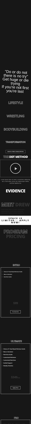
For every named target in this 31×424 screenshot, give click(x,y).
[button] (15, 168)
